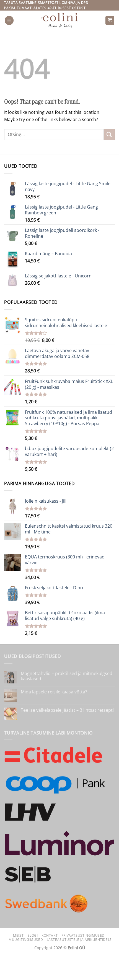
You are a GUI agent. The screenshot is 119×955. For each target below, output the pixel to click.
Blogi (32, 935)
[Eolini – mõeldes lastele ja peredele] (59, 20)
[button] (9, 20)
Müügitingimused (26, 939)
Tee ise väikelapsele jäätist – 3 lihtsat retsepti (67, 710)
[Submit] (109, 134)
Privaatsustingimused (83, 935)
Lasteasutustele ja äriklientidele (79, 939)
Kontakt (50, 935)
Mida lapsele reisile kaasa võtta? (54, 692)
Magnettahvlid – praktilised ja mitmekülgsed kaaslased (66, 676)
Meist (18, 935)
